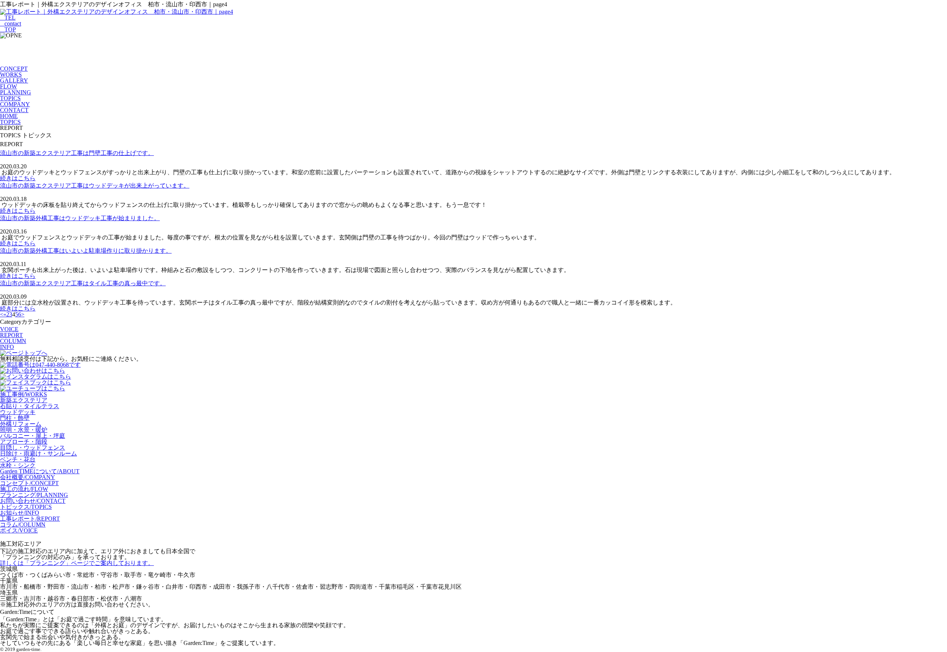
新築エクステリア (23, 400)
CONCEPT (14, 68)
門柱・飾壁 (15, 418)
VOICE (9, 329)
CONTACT (14, 110)
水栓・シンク (18, 465)
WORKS (11, 74)
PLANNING (15, 92)
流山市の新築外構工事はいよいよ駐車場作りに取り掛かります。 (86, 251)
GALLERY (14, 80)
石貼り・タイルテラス (29, 406)
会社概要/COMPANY (27, 477)
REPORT (11, 335)
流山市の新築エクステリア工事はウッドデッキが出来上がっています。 (94, 185)
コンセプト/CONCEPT (29, 483)
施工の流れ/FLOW (24, 489)
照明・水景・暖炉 (23, 430)
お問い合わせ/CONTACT (32, 501)
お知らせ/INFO (19, 513)
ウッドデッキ (18, 412)
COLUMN (13, 341)
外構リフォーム (20, 424)
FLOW (8, 86)
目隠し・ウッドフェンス (32, 447)
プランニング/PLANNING (34, 495)
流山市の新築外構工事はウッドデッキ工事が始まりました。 (80, 218)
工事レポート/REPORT (30, 518)
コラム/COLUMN (23, 524)
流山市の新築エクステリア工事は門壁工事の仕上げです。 (77, 153)
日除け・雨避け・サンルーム (38, 453)
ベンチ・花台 (18, 459)
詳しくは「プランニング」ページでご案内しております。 (77, 563)
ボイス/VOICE (19, 530)
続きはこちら (18, 178)
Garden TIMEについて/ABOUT (40, 471)
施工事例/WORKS (23, 394)
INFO (7, 347)
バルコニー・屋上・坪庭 (32, 436)
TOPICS (10, 98)
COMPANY (15, 104)
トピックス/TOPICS (26, 507)
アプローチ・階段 (23, 441)
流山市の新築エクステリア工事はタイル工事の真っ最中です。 (83, 283)
